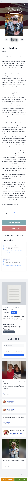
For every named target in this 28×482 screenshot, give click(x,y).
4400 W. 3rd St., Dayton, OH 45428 (13, 265)
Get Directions (8, 252)
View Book (6, 312)
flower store (17, 213)
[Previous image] (3, 370)
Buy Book (14, 312)
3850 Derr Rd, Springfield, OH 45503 (14, 250)
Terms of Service (18, 476)
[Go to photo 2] (14, 378)
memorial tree (18, 210)
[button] (14, 370)
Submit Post (14, 355)
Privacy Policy (10, 476)
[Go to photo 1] (13, 378)
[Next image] (25, 370)
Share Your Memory (8, 331)
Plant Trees (20, 252)
